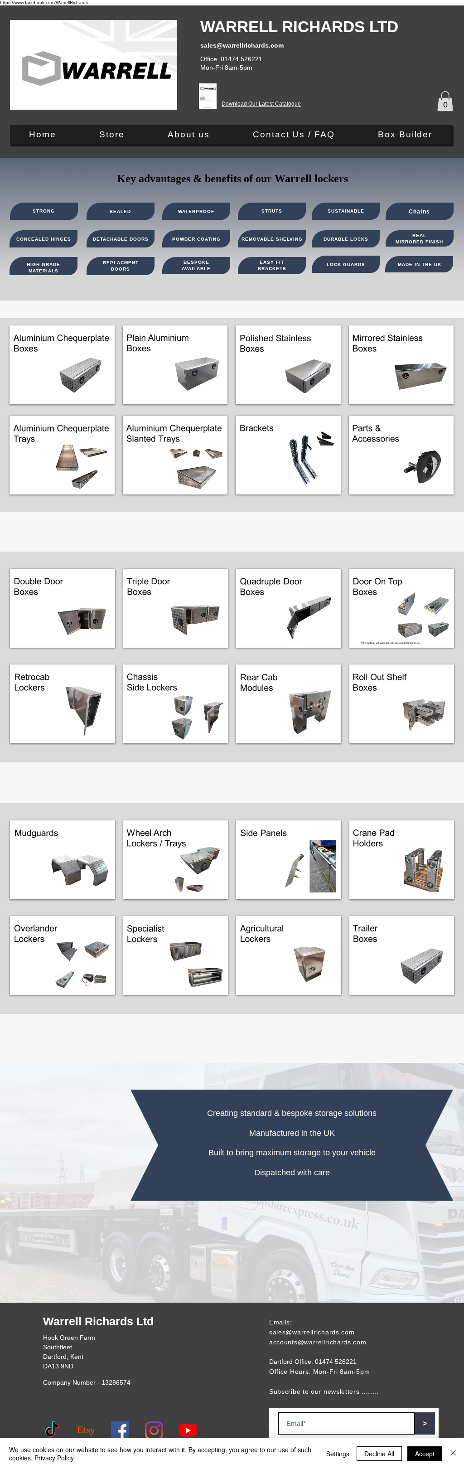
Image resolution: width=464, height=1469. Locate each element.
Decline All (379, 1453)
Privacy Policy (54, 1457)
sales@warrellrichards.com (312, 1332)
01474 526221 (336, 1361)
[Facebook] (120, 1430)
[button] (445, 101)
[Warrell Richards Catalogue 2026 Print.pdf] (208, 97)
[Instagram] (154, 1430)
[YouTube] (188, 1430)
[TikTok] (52, 1430)
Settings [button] (337, 1453)
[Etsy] (86, 1430)
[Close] (453, 1453)
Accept (425, 1453)
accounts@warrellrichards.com (318, 1342)
